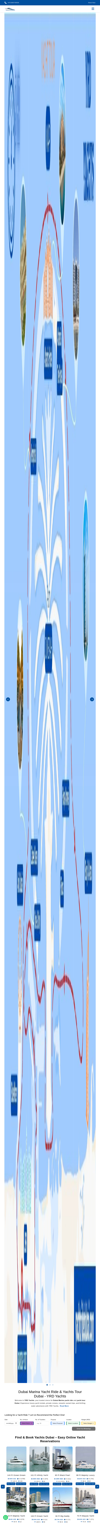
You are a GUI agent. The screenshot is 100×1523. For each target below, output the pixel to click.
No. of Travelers (40, 1419)
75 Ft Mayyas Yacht (83, 1516)
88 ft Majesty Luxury (83, 1475)
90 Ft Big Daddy (60, 1516)
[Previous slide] (3, 1487)
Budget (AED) (86, 1419)
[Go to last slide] (8, 699)
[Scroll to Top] (96, 1511)
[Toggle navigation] (92, 9)
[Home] (10, 8)
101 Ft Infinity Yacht (37, 1475)
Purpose (53, 1419)
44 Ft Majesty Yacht (14, 1516)
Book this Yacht (19, 1483)
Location (68, 1419)
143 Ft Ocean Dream (14, 1475)
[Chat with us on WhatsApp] (5, 1517)
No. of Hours (24, 1419)
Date (6, 1419)
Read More (64, 1406)
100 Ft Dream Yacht (37, 1516)
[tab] (47, 1384)
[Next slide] (92, 699)
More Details (8, 1483)
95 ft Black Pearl (60, 1475)
